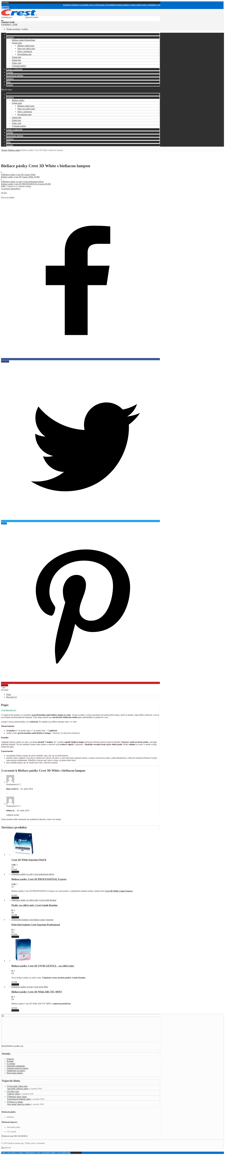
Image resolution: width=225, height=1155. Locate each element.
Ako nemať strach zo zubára (18, 1104)
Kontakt (9, 85)
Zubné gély (16, 57)
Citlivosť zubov (13, 1094)
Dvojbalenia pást (24, 54)
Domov (4, 150)
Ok (72, 1153)
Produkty (10, 37)
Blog (8, 82)
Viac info (15, 872)
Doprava (10, 78)
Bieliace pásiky (23, 40)
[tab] (83, 694)
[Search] (2, 20)
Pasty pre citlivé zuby (26, 48)
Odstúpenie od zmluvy (16, 1071)
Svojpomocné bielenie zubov (19, 1099)
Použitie (9, 72)
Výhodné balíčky (19, 66)
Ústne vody (16, 63)
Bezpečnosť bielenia (14, 75)
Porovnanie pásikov (15, 1073)
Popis (8, 694)
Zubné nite (16, 60)
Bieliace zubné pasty (26, 46)
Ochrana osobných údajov (17, 1068)
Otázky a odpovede (14, 69)
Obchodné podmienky (16, 1066)
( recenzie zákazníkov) (11, 189)
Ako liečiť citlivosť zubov (18, 1088)
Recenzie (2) (11, 697)
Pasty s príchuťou (25, 51)
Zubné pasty (17, 43)
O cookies (11, 1063)
